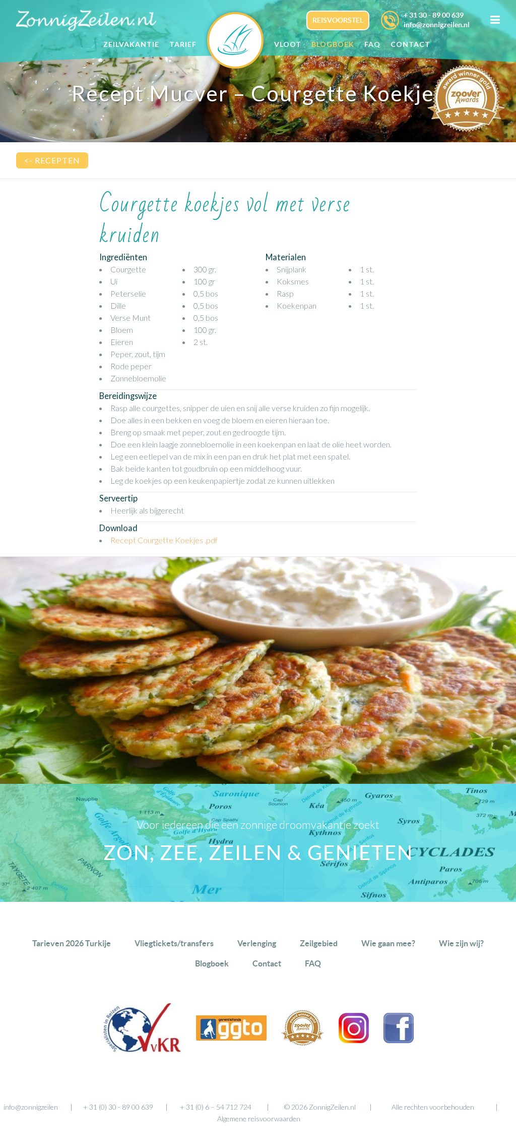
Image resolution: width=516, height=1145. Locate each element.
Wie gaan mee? (388, 943)
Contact (266, 963)
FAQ (313, 963)
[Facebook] (398, 1040)
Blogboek (212, 963)
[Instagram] (354, 1040)
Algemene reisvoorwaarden (258, 1118)
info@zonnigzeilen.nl (437, 25)
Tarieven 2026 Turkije (71, 943)
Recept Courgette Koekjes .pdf (164, 540)
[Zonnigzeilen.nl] (240, 40)
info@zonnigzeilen (31, 1107)
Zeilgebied (319, 943)
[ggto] (231, 1037)
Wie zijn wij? (461, 943)
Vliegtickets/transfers (174, 943)
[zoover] (302, 1043)
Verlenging (256, 943)
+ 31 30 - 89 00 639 (434, 15)
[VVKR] (142, 1050)
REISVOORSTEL (337, 20)
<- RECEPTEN (52, 160)
